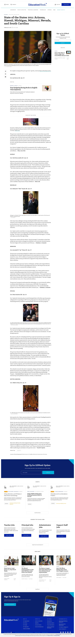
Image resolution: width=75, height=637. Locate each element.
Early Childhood (30, 491)
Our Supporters (26, 626)
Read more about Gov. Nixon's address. (32, 65)
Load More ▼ (37, 589)
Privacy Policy (45, 632)
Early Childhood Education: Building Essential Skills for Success (34, 495)
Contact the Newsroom (39, 626)
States (6, 14)
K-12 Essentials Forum (39, 491)
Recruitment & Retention (13, 491)
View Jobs (8, 535)
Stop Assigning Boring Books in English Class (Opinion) (23, 89)
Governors (19, 450)
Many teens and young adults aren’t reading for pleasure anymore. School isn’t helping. (22, 92)
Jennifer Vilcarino (25, 578)
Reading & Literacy (14, 85)
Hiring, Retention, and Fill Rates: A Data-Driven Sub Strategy (13, 494)
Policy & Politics (22, 9)
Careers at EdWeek (26, 628)
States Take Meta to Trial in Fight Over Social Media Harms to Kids (62, 54)
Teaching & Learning (33, 9)
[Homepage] (37, 4)
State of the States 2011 (45, 70)
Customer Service (38, 624)
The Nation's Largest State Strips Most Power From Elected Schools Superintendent (45, 570)
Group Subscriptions (50, 624)
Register (6, 503)
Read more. (17, 130)
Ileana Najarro (58, 577)
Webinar (21, 491)
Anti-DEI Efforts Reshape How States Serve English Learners (62, 570)
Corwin (65, 503)
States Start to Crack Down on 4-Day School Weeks (10, 570)
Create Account (10, 604)
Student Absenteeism (59, 491)
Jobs (54, 9)
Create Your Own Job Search (37, 544)
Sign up (48, 472)
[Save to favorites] (5, 74)
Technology (43, 9)
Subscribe (66, 4)
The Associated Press (58, 57)
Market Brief (60, 9)
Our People (25, 624)
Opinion (50, 9)
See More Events (38, 512)
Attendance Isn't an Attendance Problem (59, 494)
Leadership (13, 9)
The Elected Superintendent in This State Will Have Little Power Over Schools (28, 570)
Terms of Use (37, 632)
